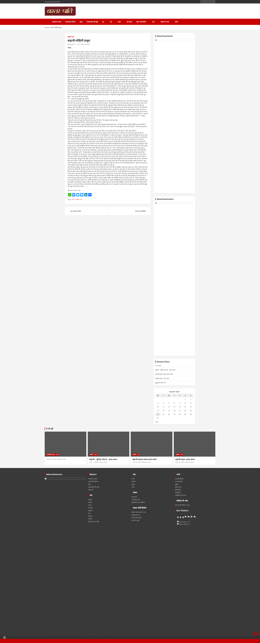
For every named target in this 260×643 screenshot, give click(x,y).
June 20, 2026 (136, 462)
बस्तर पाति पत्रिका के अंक (182, 505)
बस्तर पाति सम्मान (137, 518)
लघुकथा (90, 511)
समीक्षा (90, 519)
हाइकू (133, 484)
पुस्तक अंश (178, 487)
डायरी (89, 505)
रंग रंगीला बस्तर (136, 500)
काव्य (133, 479)
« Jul (156, 422)
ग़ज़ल (133, 487)
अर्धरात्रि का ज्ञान (51, 454)
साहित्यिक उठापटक (180, 495)
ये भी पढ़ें (49, 428)
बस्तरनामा (134, 497)
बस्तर (119, 22)
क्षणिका (134, 481)
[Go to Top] (255, 634)
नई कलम (129, 22)
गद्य (103, 22)
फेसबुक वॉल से (136, 515)
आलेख (90, 500)
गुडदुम (176, 484)
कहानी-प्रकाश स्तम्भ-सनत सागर (164, 374)
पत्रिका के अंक (165, 22)
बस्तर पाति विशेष (141, 22)
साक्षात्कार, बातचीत (93, 521)
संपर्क (176, 22)
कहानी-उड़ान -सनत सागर (162, 378)
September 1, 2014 (74, 44)
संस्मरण (90, 516)
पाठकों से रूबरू (56, 22)
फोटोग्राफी (178, 492)
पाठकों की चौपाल (70, 22)
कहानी (69, 37)
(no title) (158, 366)
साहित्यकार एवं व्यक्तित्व (138, 502)
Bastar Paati (86, 44)
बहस (81, 22)
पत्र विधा (90, 508)
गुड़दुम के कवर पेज (160, 383)
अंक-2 (73, 199)
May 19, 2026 (179, 462)
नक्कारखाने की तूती (92, 22)
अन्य (153, 22)
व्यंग (89, 513)
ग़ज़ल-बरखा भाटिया (75, 211)
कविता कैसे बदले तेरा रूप (139, 512)
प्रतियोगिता (178, 490)
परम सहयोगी (178, 481)
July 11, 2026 (93, 462)
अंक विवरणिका (179, 479)
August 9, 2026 (51, 459)
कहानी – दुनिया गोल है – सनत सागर (165, 370)
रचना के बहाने (135, 520)
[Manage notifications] (4, 637)
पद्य (111, 22)
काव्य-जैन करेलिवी (140, 211)
